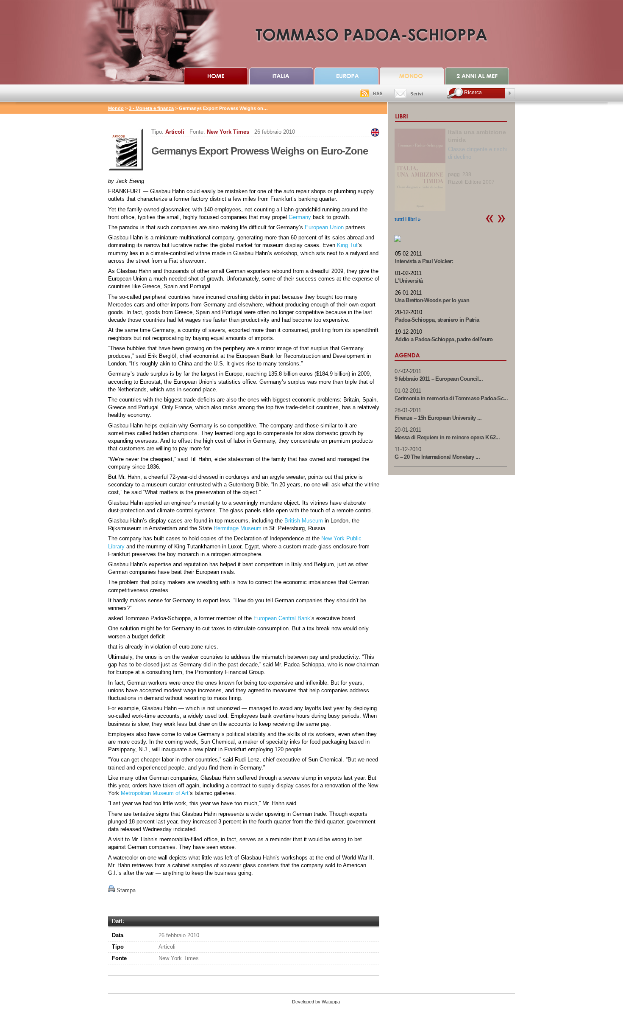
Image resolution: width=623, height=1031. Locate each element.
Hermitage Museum (237, 528)
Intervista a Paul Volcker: (424, 261)
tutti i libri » (408, 219)
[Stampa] (111, 890)
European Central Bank (281, 618)
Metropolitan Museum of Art (155, 793)
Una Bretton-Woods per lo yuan (432, 300)
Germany (300, 217)
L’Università (409, 281)
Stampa (126, 890)
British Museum (303, 520)
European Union (324, 227)
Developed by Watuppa (316, 1001)
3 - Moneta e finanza (151, 108)
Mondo (116, 108)
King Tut (347, 245)
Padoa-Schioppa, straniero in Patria (437, 320)
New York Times (228, 132)
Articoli (174, 132)
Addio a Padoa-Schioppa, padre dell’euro (444, 339)
